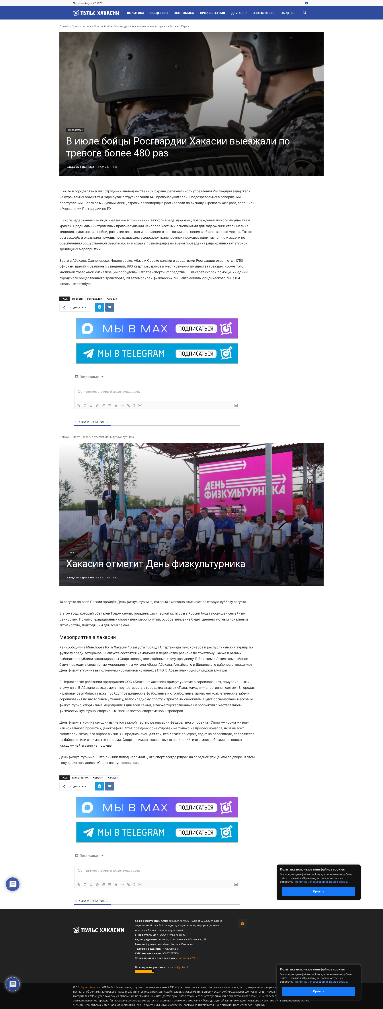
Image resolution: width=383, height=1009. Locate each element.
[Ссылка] (128, 405)
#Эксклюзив (264, 13)
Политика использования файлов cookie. (321, 981)
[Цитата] (116, 405)
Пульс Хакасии (90, 987)
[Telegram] (306, 3)
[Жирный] (79, 405)
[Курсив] (85, 405)
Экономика (184, 13)
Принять (318, 991)
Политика (135, 13)
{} (134, 405)
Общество (159, 13)
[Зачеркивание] (97, 405)
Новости (77, 298)
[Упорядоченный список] (103, 405)
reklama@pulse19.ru (179, 967)
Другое (237, 13)
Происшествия (212, 13)
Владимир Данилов (80, 166)
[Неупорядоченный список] (110, 405)
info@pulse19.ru (188, 958)
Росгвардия (94, 298)
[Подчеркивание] (91, 405)
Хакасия (112, 298)
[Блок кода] (122, 405)
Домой (64, 26)
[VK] (109, 307)
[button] (304, 13)
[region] (325, 982)
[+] (140, 405)
